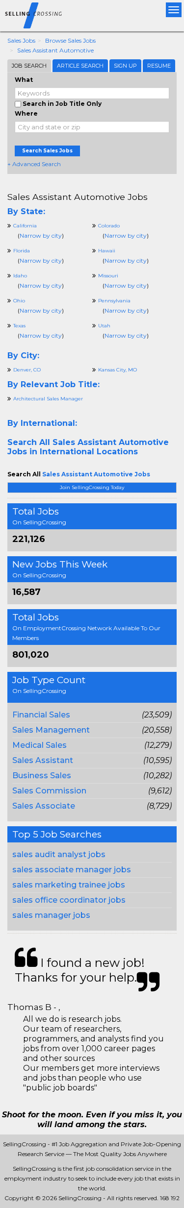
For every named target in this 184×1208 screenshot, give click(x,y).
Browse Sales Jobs (70, 40)
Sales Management (51, 730)
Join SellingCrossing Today (92, 487)
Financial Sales (41, 714)
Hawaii (106, 250)
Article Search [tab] (80, 65)
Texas (19, 325)
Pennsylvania (114, 300)
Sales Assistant (42, 760)
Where (26, 113)
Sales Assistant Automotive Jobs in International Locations (88, 447)
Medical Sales (39, 745)
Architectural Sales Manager (48, 398)
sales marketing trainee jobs (68, 884)
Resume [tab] (159, 65)
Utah (104, 325)
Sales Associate (43, 806)
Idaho (20, 275)
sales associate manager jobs (71, 869)
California (25, 225)
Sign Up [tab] (125, 65)
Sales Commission (49, 790)
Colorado (109, 225)
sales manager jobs (51, 915)
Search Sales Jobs (47, 151)
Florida (21, 250)
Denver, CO (27, 370)
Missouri (108, 275)
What (24, 79)
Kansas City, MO (117, 370)
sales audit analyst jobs (58, 854)
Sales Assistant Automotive (55, 50)
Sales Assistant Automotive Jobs (77, 197)
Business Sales (41, 775)
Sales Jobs (21, 40)
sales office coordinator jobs (69, 900)
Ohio (19, 300)
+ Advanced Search (34, 164)
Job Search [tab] (29, 65)
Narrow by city (41, 235)
